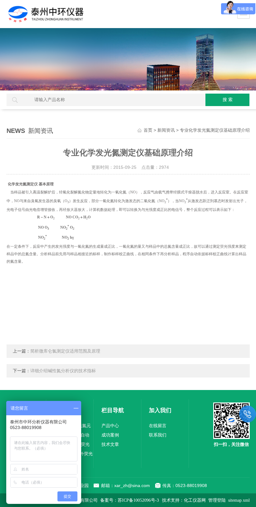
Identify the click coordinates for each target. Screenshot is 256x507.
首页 (148, 130)
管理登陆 (217, 500)
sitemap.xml (239, 500)
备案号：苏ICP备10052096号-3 (129, 500)
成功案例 (110, 435)
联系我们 (157, 435)
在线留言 (157, 425)
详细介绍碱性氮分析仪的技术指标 (63, 370)
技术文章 (110, 444)
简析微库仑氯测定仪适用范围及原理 (65, 351)
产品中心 (110, 425)
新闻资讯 (166, 130)
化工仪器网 (195, 500)
